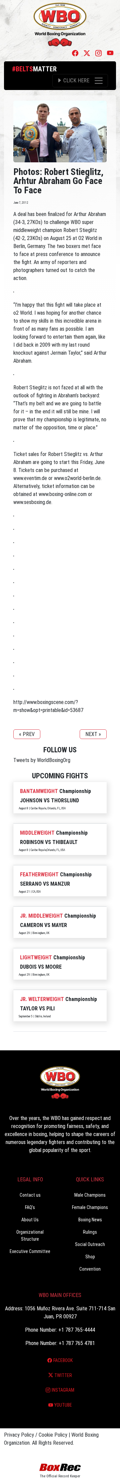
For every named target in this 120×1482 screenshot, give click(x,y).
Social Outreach (90, 1244)
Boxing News (90, 1219)
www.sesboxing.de (32, 502)
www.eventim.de (30, 478)
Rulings (90, 1232)
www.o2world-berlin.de (77, 478)
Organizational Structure (30, 1235)
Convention (90, 1269)
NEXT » (93, 734)
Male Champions (90, 1195)
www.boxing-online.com (63, 494)
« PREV (27, 734)
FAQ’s (30, 1207)
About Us (30, 1219)
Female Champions (90, 1207)
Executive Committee (30, 1251)
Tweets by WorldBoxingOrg (41, 760)
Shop (90, 1256)
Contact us (30, 1195)
